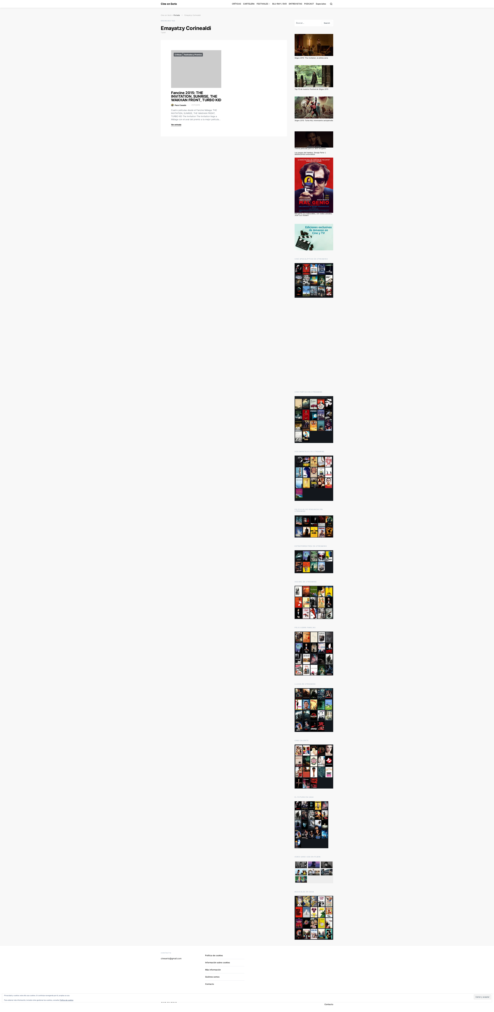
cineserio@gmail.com (171, 958)
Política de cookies (214, 955)
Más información (213, 970)
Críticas (178, 55)
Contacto (209, 984)
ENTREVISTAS (295, 4)
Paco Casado (180, 105)
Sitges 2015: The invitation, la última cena (311, 58)
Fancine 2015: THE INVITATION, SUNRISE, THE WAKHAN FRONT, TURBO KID (196, 96)
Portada (177, 15)
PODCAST (309, 4)
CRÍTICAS (236, 4)
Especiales (321, 4)
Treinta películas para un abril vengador (310, 148)
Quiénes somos (212, 977)
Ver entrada (176, 125)
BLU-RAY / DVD (279, 4)
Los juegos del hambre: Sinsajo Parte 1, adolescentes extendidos (310, 153)
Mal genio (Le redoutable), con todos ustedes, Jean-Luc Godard (313, 214)
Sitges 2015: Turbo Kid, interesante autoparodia (314, 120)
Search (327, 23)
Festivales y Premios (193, 55)
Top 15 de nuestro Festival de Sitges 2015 (311, 89)
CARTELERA (249, 4)
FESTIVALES (262, 4)
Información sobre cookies (217, 962)
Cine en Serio (169, 3)
